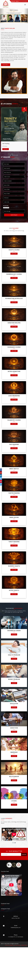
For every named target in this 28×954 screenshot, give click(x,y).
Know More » (5, 63)
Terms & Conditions (9, 944)
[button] (2, 15)
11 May (24, 108)
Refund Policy (24, 944)
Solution (14, 633)
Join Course (14, 252)
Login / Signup (15, 1)
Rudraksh (5, 142)
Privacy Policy (17, 944)
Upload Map (5, 204)
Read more (6, 148)
